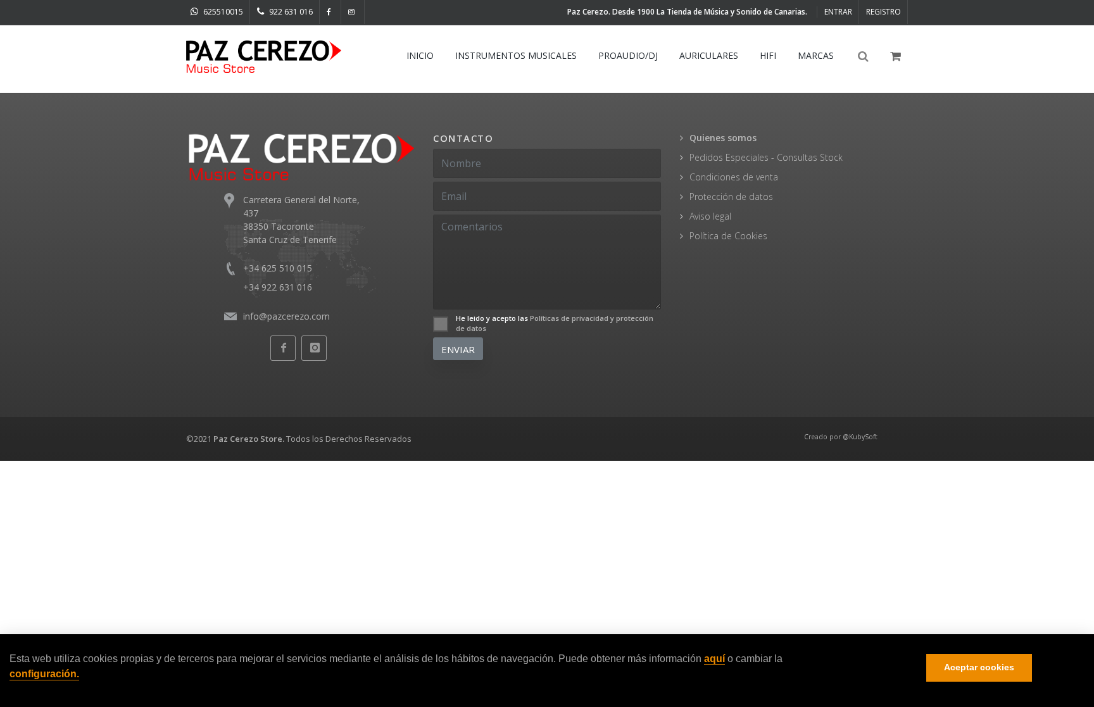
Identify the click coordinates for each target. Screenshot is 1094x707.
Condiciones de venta (733, 177)
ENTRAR (838, 11)
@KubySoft (860, 436)
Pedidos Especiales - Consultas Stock (766, 157)
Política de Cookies (728, 236)
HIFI (768, 55)
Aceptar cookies (979, 668)
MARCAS (816, 55)
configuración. (44, 673)
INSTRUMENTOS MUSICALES (516, 55)
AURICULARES (708, 55)
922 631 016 (290, 11)
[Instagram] (353, 12)
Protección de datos (731, 197)
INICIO (420, 55)
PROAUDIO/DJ (628, 55)
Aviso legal (710, 216)
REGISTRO (883, 11)
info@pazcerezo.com (286, 316)
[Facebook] (330, 12)
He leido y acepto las (554, 323)
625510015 (222, 11)
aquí (714, 659)
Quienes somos (723, 138)
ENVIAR (458, 349)
